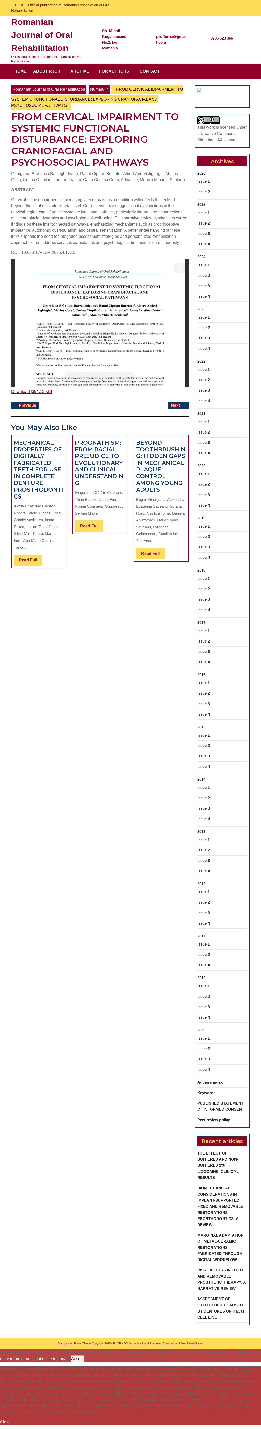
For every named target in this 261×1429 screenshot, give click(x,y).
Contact (150, 71)
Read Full (30, 562)
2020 (201, 466)
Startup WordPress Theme (74, 1343)
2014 (201, 779)
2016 (201, 675)
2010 (201, 978)
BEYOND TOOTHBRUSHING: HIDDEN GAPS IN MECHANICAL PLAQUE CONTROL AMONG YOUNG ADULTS (161, 466)
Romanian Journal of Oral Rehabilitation (41, 35)
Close (5, 1422)
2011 (201, 936)
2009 (201, 1030)
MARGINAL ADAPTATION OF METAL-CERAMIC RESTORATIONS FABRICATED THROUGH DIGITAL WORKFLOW (220, 1247)
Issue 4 (203, 244)
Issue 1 (203, 181)
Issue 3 (203, 233)
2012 (201, 884)
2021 (201, 413)
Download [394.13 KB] (31, 391)
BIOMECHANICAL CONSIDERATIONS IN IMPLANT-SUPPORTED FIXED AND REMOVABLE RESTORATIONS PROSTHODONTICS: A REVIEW (220, 1206)
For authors (114, 71)
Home (20, 71)
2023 (201, 309)
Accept (77, 1359)
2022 (201, 361)
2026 (201, 173)
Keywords (206, 1093)
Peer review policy (213, 1120)
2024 (201, 257)
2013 (201, 831)
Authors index (210, 1082)
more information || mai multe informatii (35, 1359)
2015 (201, 727)
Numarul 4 (99, 89)
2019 (201, 518)
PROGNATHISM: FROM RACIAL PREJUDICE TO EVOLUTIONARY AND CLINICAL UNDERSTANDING (99, 463)
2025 (201, 204)
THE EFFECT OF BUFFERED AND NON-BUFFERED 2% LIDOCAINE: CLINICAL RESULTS (218, 1165)
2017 (201, 622)
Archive (79, 71)
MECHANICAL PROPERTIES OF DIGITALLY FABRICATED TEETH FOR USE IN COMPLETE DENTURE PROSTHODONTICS (38, 469)
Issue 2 (203, 192)
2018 (201, 570)
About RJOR (46, 71)
